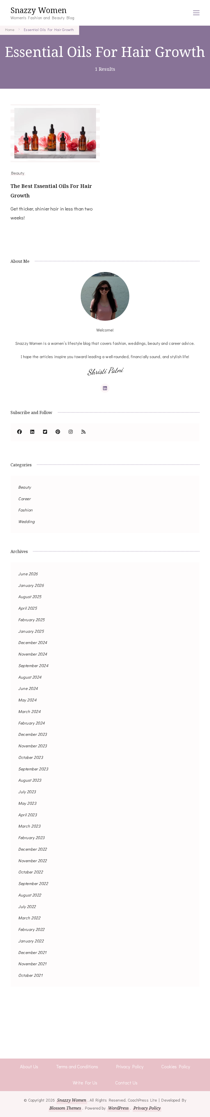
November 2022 (32, 860)
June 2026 (28, 573)
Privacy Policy (129, 1066)
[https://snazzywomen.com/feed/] (83, 432)
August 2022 (29, 895)
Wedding (26, 521)
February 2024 (31, 723)
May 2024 (27, 699)
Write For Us (85, 1083)
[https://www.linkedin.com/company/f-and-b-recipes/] (32, 432)
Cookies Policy (175, 1066)
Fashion (25, 509)
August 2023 (29, 780)
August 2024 (29, 677)
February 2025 (31, 619)
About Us (29, 1066)
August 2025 (29, 596)
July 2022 (27, 906)
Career (24, 498)
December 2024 (32, 642)
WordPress (118, 1108)
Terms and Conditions (77, 1066)
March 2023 (29, 826)
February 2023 (31, 837)
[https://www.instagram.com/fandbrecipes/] (71, 432)
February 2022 (31, 929)
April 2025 (27, 608)
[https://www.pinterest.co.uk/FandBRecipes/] (58, 432)
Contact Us (126, 1083)
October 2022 (30, 871)
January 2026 (31, 585)
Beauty (18, 173)
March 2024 (29, 711)
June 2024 (28, 688)
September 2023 (33, 768)
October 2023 (30, 757)
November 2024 (32, 654)
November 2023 (32, 745)
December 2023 (32, 734)
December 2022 (32, 849)
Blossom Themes (65, 1108)
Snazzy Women (38, 10)
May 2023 (27, 803)
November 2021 (32, 963)
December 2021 (32, 952)
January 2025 (31, 631)
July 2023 (27, 791)
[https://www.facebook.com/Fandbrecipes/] (19, 432)
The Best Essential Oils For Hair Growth (51, 191)
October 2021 (30, 975)
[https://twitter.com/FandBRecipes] (45, 432)
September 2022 (33, 883)
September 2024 (33, 665)
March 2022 (29, 917)
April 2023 (27, 814)
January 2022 (31, 940)
